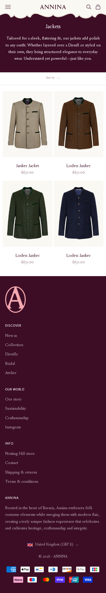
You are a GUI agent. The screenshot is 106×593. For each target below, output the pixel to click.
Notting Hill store (20, 454)
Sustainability (15, 409)
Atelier (10, 373)
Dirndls (11, 354)
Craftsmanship (17, 418)
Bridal (10, 364)
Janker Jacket (27, 166)
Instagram (13, 427)
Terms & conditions (21, 482)
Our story (13, 399)
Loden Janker (78, 166)
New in (11, 336)
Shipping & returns (21, 472)
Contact (11, 463)
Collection (14, 345)
